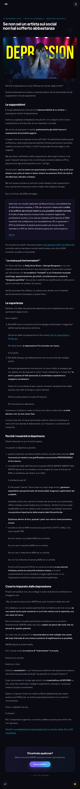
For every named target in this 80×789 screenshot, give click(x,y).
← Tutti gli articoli (40, 775)
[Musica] (5, 784)
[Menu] (76, 4)
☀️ (75, 784)
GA (6, 4)
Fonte (11, 235)
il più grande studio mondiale (56, 244)
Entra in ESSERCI (40, 764)
